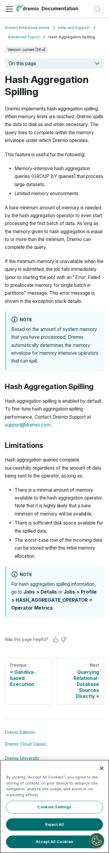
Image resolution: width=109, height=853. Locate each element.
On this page (22, 63)
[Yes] (55, 639)
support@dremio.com (28, 425)
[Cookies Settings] (96, 840)
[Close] (101, 768)
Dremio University (22, 758)
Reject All (54, 824)
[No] (63, 639)
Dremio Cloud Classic (26, 744)
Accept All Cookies (54, 841)
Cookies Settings (54, 806)
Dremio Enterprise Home (27, 27)
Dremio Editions (20, 732)
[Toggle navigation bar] (9, 9)
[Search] (98, 9)
